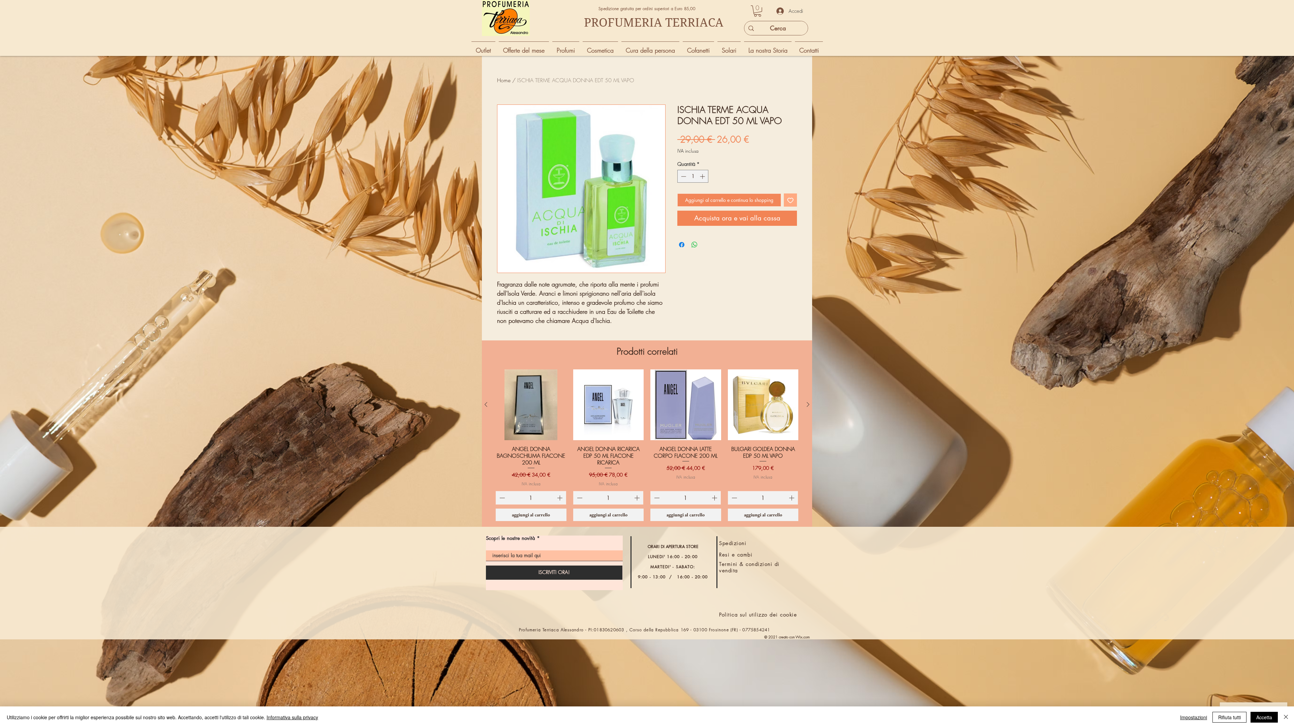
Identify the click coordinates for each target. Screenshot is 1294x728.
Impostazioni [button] (1193, 717)
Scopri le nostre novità (510, 538)
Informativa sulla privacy (292, 717)
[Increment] (703, 176)
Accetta (1264, 717)
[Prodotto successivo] (808, 404)
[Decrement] (682, 176)
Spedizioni (732, 543)
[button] (757, 11)
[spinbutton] (693, 176)
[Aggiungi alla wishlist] (790, 200)
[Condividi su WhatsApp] (694, 245)
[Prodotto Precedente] (486, 404)
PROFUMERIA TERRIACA (653, 23)
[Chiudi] (1286, 717)
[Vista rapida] (531, 404)
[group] (647, 445)
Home (504, 80)
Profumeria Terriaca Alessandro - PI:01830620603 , (574, 630)
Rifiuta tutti (1229, 717)
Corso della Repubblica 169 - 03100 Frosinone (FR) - (685, 630)
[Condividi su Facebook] (682, 245)
